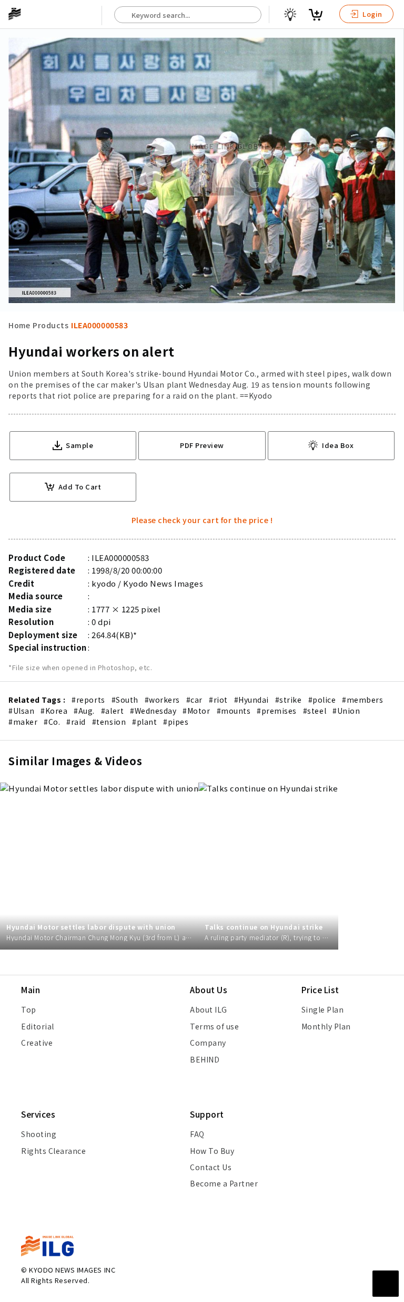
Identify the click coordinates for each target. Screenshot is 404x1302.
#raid (76, 721)
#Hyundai (251, 699)
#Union (346, 710)
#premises (277, 710)
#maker (22, 721)
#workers (162, 699)
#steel (314, 710)
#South (125, 699)
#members (362, 699)
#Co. (52, 721)
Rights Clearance (53, 1150)
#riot (218, 699)
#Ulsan (21, 710)
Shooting (38, 1134)
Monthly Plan (326, 1026)
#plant (144, 721)
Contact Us (210, 1167)
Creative (37, 1042)
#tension (109, 721)
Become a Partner (224, 1183)
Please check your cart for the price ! (202, 520)
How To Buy (212, 1150)
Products (50, 325)
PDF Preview (202, 445)
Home (19, 325)
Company (208, 1042)
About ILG (208, 1009)
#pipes (175, 721)
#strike (288, 699)
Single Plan (322, 1009)
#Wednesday (153, 710)
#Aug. (84, 710)
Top (28, 1009)
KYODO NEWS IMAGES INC (72, 1270)
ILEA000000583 (99, 325)
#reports (88, 699)
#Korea (54, 710)
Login (371, 14)
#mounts (234, 710)
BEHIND (204, 1059)
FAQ (197, 1134)
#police (322, 699)
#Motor (196, 710)
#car (194, 699)
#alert (112, 710)
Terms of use (214, 1026)
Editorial (37, 1026)
